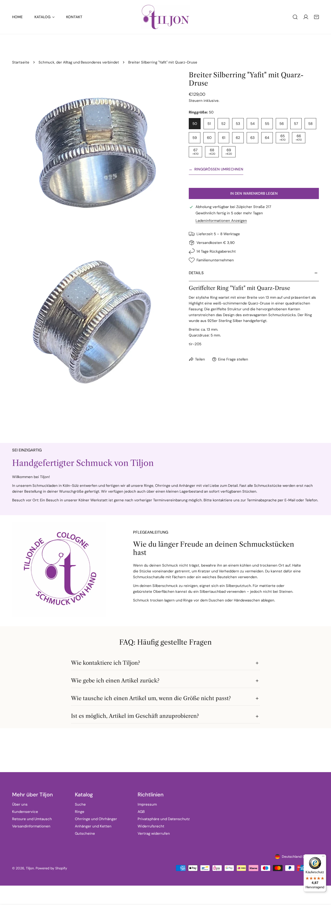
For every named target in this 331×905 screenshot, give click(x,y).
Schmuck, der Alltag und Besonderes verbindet (79, 62)
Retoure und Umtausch (32, 819)
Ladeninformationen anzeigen (221, 221)
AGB (141, 811)
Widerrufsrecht (151, 826)
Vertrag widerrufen (154, 833)
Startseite (20, 62)
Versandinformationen (31, 826)
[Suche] (295, 17)
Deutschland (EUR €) (298, 856)
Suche (80, 804)
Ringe (79, 811)
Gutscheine (85, 833)
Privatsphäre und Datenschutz (164, 819)
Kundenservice (25, 811)
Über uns (20, 804)
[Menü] (323, 857)
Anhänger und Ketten (93, 826)
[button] (316, 17)
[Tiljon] (165, 17)
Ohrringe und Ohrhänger (96, 819)
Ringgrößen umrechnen (216, 169)
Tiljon (30, 868)
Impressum (147, 804)
